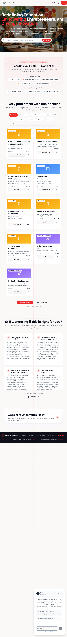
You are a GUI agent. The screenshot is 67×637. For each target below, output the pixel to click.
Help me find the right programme (46, 611)
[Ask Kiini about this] (28, 155)
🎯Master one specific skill (31, 79)
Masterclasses (49, 119)
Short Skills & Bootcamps (39, 115)
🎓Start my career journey (50, 79)
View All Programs (41, 302)
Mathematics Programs (35, 119)
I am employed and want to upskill (46, 615)
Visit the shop (61, 435)
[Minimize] (58, 593)
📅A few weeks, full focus (32, 91)
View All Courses (25, 302)
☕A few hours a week (14, 91)
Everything (13, 115)
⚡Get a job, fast (14, 79)
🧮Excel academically (24, 83)
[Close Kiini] (61, 593)
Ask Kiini (47, 40)
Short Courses (24, 115)
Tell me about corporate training (45, 618)
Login (64, 3)
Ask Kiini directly (34, 397)
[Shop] (58, 3)
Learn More (16, 155)
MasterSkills (53, 115)
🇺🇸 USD (53, 2)
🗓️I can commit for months (51, 91)
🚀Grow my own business (41, 83)
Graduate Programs (19, 119)
